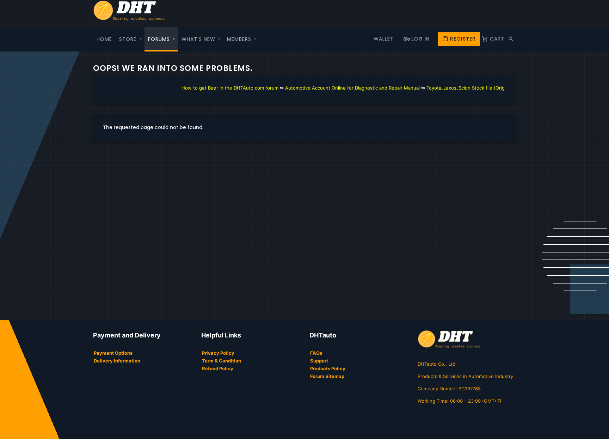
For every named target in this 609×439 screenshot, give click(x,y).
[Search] (511, 39)
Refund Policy (217, 368)
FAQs (316, 353)
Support (319, 361)
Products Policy (327, 368)
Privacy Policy (218, 353)
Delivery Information (117, 361)
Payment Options (113, 353)
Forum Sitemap (327, 376)
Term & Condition (221, 361)
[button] (140, 39)
